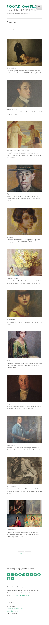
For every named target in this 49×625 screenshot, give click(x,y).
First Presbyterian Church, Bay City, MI (18, 150)
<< (21, 554)
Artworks (11, 22)
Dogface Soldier (11, 194)
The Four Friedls (11, 530)
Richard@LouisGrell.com (15, 609)
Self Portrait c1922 (12, 109)
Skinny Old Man (11, 486)
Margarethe (10, 404)
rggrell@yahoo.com (13, 611)
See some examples (22, 595)
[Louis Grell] (21, 11)
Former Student (11, 319)
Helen (8, 360)
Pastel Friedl (10, 237)
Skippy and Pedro (11, 68)
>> (28, 554)
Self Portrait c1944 (12, 445)
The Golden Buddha (12, 278)
